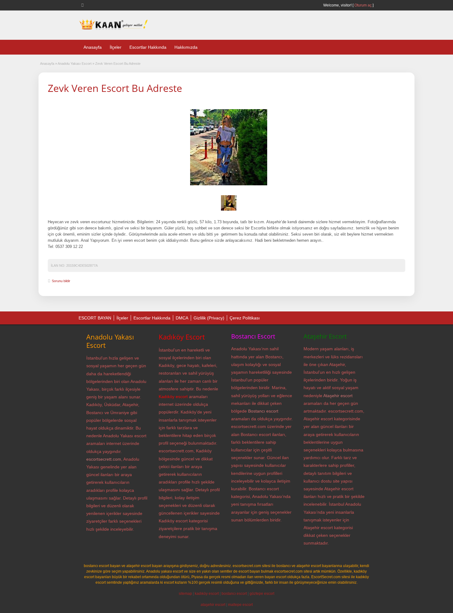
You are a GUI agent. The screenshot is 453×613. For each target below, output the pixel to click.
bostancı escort (234, 593)
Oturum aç (363, 5)
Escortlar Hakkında (147, 47)
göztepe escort (262, 593)
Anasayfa (93, 47)
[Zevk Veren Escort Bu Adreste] (228, 147)
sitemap (185, 593)
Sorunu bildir (61, 281)
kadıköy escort (207, 593)
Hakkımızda (186, 47)
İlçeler (115, 47)
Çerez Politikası (245, 317)
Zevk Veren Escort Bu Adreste (115, 88)
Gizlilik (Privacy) (209, 317)
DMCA (182, 317)
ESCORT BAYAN (95, 317)
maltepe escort (240, 605)
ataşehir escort (213, 605)
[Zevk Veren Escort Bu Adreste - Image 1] (228, 211)
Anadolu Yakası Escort (75, 63)
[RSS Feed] (83, 4)
